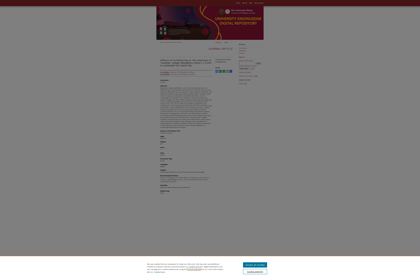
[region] (210, 268)
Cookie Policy (159, 272)
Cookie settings (194, 269)
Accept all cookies (255, 265)
